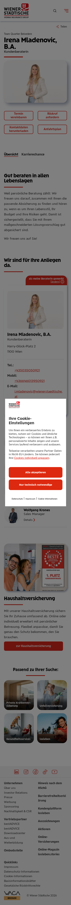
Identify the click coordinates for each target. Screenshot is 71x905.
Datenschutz (17, 499)
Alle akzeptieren (35, 472)
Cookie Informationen (47, 499)
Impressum (30, 499)
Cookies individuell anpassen (31, 458)
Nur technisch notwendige (35, 484)
